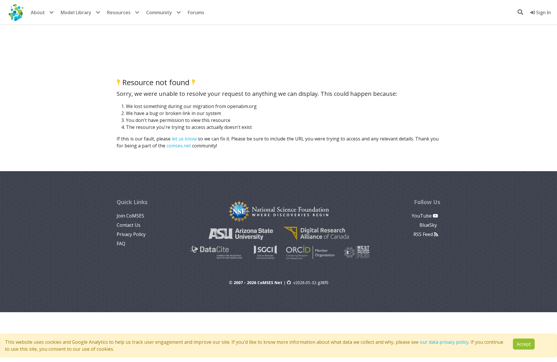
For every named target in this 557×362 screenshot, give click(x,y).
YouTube (422, 216)
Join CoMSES (130, 216)
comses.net (179, 145)
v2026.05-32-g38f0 (310, 282)
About (38, 12)
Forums (196, 12)
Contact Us (128, 225)
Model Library (76, 12)
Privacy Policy (131, 234)
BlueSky (428, 225)
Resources (119, 12)
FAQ (121, 243)
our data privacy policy (444, 342)
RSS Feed (423, 234)
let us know (184, 139)
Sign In (543, 12)
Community (159, 12)
